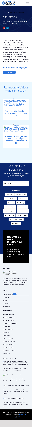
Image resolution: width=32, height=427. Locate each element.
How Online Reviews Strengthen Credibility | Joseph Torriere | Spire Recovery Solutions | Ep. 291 (15, 404)
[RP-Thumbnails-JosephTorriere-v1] (13, 398)
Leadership (11, 203)
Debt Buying (20, 203)
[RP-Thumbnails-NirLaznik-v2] (12, 375)
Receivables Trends (11, 198)
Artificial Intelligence (10, 207)
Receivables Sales (23, 211)
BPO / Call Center (9, 215)
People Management (9, 211)
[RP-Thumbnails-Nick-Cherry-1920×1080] (16, 385)
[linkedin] (7, 28)
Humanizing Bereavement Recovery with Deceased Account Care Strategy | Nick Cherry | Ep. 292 (15, 391)
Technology (9, 194)
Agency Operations (21, 194)
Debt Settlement (16, 223)
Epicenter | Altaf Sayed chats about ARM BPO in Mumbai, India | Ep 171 (16, 113)
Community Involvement (16, 219)
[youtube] (4, 28)
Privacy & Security (22, 215)
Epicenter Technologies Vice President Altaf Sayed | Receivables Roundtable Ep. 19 (16, 140)
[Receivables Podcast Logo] (8, 2)
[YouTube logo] (16, 98)
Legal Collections (22, 207)
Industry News (23, 198)
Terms (18, 416)
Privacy (14, 416)
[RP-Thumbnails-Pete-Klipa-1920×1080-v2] (16, 361)
